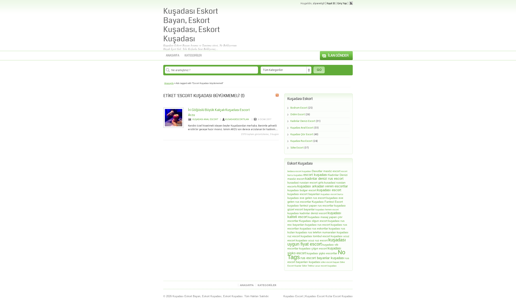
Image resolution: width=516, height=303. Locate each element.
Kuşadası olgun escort (313, 220)
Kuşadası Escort (293, 296)
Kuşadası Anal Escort (205, 119)
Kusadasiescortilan (237, 119)
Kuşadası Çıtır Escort (301, 134)
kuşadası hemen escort (327, 209)
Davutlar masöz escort (326, 171)
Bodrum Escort (299, 107)
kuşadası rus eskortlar (314, 228)
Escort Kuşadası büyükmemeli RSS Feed (277, 95)
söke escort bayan (330, 262)
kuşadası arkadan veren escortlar (322, 186)
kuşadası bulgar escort (301, 190)
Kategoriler (193, 55)
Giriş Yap (342, 3)
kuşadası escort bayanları (303, 194)
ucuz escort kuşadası (326, 266)
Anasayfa (172, 55)
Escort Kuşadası (343, 296)
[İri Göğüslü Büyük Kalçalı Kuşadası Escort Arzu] (173, 127)
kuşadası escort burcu (332, 194)
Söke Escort (297, 147)
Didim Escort (297, 114)
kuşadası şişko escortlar (322, 253)
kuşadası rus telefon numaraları (316, 232)
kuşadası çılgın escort (313, 248)
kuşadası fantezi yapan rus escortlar (310, 205)
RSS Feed (351, 3)
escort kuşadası (315, 175)
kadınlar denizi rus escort (324, 179)
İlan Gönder (338, 55)
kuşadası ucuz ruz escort (312, 240)
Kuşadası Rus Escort (301, 141)
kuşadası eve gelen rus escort (306, 197)
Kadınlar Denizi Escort (302, 121)
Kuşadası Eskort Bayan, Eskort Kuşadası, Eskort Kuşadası (191, 25)
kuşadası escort (329, 190)
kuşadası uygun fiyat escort (316, 242)
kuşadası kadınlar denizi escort (307, 213)
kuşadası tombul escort (315, 236)
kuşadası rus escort (317, 224)
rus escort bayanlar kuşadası (322, 258)
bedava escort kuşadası (299, 171)
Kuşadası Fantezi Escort (327, 201)
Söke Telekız (308, 266)
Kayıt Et (331, 3)
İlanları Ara (319, 69)
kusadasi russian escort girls (305, 182)
